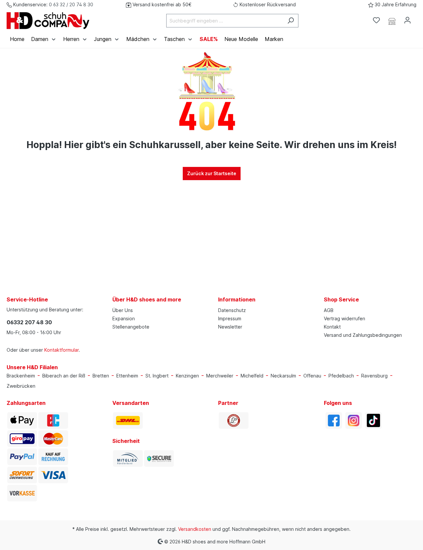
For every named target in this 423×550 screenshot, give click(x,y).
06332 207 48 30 (29, 322)
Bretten (101, 375)
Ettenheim (127, 375)
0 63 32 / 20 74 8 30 (71, 4)
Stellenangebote (130, 327)
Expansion (123, 318)
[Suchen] (290, 20)
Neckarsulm (283, 375)
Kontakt (332, 327)
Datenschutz (232, 310)
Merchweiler (219, 375)
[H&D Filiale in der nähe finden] (392, 20)
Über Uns (122, 310)
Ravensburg (374, 375)
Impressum (229, 318)
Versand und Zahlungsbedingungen (363, 335)
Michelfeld (252, 375)
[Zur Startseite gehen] (48, 20)
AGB (328, 310)
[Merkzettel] (376, 20)
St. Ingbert (157, 375)
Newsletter (230, 327)
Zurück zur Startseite (211, 173)
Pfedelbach (341, 375)
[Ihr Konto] (407, 20)
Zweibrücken (21, 386)
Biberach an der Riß (63, 375)
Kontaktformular (61, 350)
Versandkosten (194, 529)
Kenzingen (187, 375)
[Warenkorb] (419, 18)
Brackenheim (21, 375)
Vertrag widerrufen (344, 318)
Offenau (312, 375)
